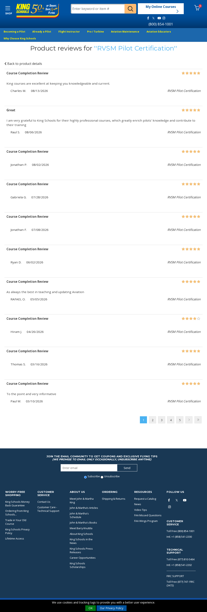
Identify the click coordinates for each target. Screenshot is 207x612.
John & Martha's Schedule (79, 515)
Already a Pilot (41, 31)
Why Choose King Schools (20, 38)
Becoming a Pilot (14, 31)
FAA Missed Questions (148, 515)
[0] (197, 8)
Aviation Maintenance (125, 31)
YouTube (158, 18)
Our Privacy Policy (111, 608)
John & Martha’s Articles (84, 508)
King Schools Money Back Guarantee (17, 503)
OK (91, 608)
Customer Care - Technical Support (48, 509)
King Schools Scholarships (78, 565)
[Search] (130, 9)
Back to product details (24, 63)
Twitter (153, 18)
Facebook (148, 18)
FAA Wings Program (146, 521)
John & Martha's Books (83, 522)
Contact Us (43, 502)
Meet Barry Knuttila (81, 528)
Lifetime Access (14, 538)
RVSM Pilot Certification (135, 48)
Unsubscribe (112, 476)
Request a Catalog (145, 499)
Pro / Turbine (95, 31)
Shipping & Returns (113, 499)
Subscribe (94, 476)
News (137, 504)
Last (198, 419)
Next (188, 419)
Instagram (163, 18)
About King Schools (81, 534)
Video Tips (140, 510)
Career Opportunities (83, 557)
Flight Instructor (69, 31)
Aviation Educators (159, 31)
